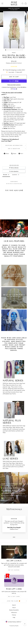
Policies (14, 615)
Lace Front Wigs (6, 141)
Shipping (8, 63)
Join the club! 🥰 (13, 601)
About (14, 607)
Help (14, 617)
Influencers (14, 612)
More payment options (13, 84)
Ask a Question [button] (14, 171)
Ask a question (14, 148)
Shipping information (14, 145)
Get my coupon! (14, 570)
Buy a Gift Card (14, 596)
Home (13, 52)
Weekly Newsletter (14, 610)
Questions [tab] (14, 174)
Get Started (7, 498)
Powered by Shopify (14, 625)
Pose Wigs (14, 3)
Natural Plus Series (15, 133)
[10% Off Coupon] (14, 552)
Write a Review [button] (14, 167)
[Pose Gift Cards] (14, 580)
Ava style (10, 92)
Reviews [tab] (5, 174)
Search (14, 605)
